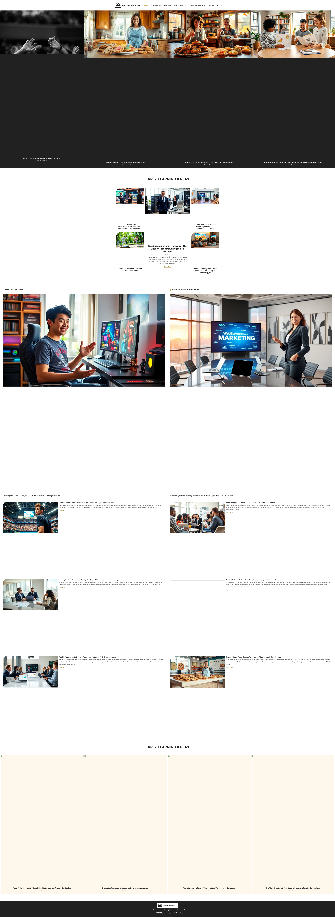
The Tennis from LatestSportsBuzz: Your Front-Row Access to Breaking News (129, 227)
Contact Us (220, 5)
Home (146, 5)
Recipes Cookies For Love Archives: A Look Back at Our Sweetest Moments (209, 162)
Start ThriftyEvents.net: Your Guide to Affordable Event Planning (250, 502)
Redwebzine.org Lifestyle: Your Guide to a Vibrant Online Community (209, 888)
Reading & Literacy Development (161, 5)
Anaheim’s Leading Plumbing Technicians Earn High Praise (41, 158)
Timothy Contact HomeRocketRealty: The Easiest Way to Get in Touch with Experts (90, 580)
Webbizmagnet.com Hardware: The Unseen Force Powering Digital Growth (167, 249)
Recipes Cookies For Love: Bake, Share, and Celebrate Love (125, 162)
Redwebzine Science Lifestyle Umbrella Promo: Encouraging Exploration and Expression (293, 162)
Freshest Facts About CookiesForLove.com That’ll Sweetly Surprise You (253, 657)
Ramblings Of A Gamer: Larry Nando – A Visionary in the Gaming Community (32, 496)
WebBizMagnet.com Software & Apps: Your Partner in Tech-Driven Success (87, 657)
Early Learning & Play (181, 5)
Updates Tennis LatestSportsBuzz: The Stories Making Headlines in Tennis (87, 502)
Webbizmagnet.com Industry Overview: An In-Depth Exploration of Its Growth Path (201, 496)
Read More (167, 267)
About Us (211, 5)
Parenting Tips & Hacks (198, 5)
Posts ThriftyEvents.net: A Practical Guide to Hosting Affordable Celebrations (42, 888)
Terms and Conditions (184, 910)
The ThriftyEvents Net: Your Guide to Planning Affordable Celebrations (293, 888)
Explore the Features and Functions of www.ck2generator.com (125, 888)
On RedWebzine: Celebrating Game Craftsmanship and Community (251, 580)
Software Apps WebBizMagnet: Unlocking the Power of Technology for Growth (205, 227)
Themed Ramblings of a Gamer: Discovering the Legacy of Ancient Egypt (205, 271)
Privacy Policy (168, 910)
